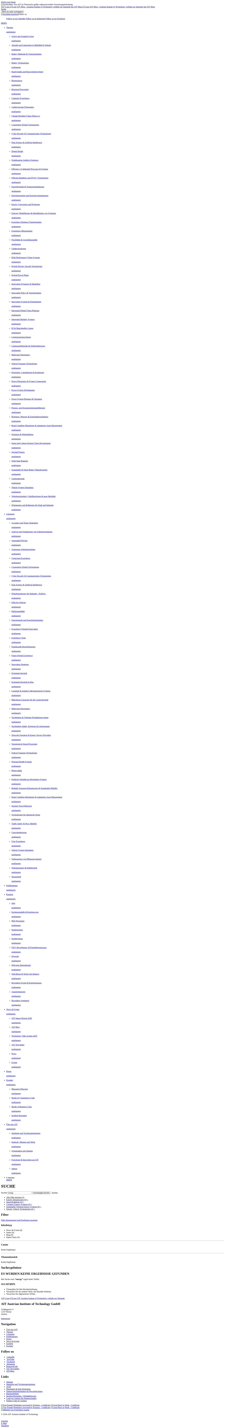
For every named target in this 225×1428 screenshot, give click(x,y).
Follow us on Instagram (35, 19)
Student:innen (17, 930)
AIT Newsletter (17, 1045)
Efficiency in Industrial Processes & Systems (29, 169)
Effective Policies (18, 602)
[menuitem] (115, 32)
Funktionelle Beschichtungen (23, 647)
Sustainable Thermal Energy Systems (23, 1207)
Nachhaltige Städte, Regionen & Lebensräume (30, 726)
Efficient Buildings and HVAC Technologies (29, 178)
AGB (8, 1387)
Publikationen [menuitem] (12, 885)
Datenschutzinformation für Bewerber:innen (24, 1391)
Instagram (10, 1364)
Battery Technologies (20, 63)
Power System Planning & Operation (26, 399)
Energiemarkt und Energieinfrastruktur (27, 620)
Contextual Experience (20, 558)
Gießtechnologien (18, 249)
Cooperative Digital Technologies (25, 125)
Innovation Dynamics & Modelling (25, 284)
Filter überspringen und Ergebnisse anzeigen (19, 1220)
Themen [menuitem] (9, 27)
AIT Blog (15, 1027)
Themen (9, 1332)
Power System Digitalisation (23, 390)
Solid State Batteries (19, 461)
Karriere (9, 1344)
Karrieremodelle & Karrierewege (25, 912)
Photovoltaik (16, 770)
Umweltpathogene (19, 832)
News (13, 1054)
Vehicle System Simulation (22, 487)
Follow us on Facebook (55, 19)
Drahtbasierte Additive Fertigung (24, 160)
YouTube (10, 1359)
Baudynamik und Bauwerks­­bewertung (27, 72)
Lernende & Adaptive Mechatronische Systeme (30, 691)
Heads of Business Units (21, 1107)
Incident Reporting (19, 1115)
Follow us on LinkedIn (15, 19)
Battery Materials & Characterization (26, 54)
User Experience (18, 841)
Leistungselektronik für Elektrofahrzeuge (28, 346)
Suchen (4, 1193)
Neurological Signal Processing (24, 744)
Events (14, 1062)
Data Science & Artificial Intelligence (26, 142)
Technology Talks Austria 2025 (24, 1036)
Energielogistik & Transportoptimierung (27, 187)
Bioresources (16, 80)
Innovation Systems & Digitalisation (26, 302)
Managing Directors (19, 1089)
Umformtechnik (17, 479)
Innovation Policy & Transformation (26, 293)
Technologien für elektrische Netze (25, 815)
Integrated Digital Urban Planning (25, 310)
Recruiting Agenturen (20, 1000)
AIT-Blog (10, 1371)
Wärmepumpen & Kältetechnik (24, 868)
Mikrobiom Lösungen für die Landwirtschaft (29, 700)
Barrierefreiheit (12, 1394)
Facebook (10, 1362)
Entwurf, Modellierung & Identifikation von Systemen (33, 213)
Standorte (5, 1426)
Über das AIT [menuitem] (12, 1124)
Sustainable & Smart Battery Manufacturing (29, 470)
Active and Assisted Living (22, 36)
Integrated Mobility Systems (23, 319)
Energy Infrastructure (17, 1200)
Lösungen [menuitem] (10, 514)
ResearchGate (12, 1366)
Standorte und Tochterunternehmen (25, 1133)
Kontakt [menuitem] (9, 1080)
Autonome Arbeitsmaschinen (23, 549)
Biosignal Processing (20, 89)
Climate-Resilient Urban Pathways (25, 116)
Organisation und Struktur (22, 1151)
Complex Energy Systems (19, 1204)
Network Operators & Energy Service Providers (31, 735)
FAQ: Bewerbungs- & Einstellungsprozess (28, 947)
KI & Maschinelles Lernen (22, 328)
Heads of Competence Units (23, 1098)
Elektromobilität (18, 611)
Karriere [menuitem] (9, 894)
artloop (14, 1169)
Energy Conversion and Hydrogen (25, 204)
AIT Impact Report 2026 (21, 1018)
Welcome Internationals (21, 965)
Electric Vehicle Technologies (20, 1209)
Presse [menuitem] (8, 1071)
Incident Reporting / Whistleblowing (21, 1396)
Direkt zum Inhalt (8, 2)
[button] (3, 9)
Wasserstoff (16, 877)
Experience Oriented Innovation (24, 629)
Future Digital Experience (22, 655)
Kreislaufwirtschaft (19, 673)
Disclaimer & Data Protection (18, 1389)
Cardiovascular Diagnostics (22, 107)
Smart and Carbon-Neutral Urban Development (31, 443)
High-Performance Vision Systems (25, 257)
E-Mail (4, 1423)
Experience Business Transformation (26, 222)
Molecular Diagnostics (20, 355)
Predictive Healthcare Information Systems (28, 779)
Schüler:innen (17, 939)
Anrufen (4, 1421)
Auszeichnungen (18, 992)
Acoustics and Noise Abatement (24, 523)
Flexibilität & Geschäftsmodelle (24, 240)
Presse (8, 1339)
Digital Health (17, 151)
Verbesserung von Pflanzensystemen (26, 859)
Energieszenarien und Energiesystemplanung (29, 195)
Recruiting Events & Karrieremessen (26, 983)
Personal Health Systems (21, 762)
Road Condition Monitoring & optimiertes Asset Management (36, 425)
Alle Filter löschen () (15, 1197)
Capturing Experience (20, 98)
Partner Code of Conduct (16, 1401)
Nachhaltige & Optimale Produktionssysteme (29, 717)
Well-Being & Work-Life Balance (25, 974)
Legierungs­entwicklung (21, 337)
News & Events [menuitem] (12, 1009)
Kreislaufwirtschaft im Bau (22, 682)
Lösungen (10, 1334)
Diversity (15, 956)
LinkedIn (10, 1357)
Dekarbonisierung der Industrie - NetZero (28, 594)
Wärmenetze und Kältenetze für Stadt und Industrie (32, 505)
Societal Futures (18, 452)
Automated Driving (19, 540)
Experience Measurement (21, 231)
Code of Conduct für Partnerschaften (21, 1398)
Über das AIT (12, 1329)
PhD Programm (17, 921)
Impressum (5, 1318)
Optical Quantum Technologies (24, 364)
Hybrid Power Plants (20, 275)
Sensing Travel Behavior (21, 806)
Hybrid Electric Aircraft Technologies (26, 266)
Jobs (13, 903)
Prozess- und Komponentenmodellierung (28, 408)
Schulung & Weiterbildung (22, 434)
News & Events (12, 1341)
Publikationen (12, 1337)
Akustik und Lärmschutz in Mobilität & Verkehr (31, 45)
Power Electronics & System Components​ (28, 381)
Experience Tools (18, 638)
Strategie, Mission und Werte (23, 1142)
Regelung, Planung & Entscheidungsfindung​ (29, 417)
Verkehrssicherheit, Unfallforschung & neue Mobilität (33, 496)
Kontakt (9, 1346)
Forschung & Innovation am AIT (25, 1160)
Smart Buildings (15, 1202)
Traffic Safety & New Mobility (24, 824)
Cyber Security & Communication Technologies (31, 134)
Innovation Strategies (20, 664)
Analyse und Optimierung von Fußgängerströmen (31, 532)
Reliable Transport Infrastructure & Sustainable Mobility (34, 788)
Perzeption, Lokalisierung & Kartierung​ (27, 372)
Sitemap (9, 1382)
